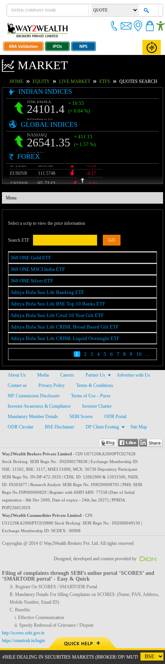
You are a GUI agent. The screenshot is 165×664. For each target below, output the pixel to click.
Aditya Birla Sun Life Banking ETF (43, 292)
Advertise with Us (133, 375)
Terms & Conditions (93, 385)
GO (103, 240)
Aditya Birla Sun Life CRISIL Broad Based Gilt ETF (59, 326)
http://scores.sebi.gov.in (24, 625)
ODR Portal (114, 416)
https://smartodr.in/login (25, 633)
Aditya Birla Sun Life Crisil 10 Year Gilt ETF (53, 315)
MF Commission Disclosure (33, 395)
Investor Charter (98, 406)
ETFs (111, 81)
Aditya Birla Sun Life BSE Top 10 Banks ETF (53, 303)
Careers (67, 375)
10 (139, 354)
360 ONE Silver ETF (30, 280)
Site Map (134, 427)
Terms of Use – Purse (90, 395)
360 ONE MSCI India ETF (34, 269)
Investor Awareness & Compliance (40, 406)
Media (42, 375)
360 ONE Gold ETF (29, 257)
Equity (55, 81)
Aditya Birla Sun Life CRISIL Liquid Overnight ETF (59, 338)
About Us (16, 375)
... (147, 354)
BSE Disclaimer (57, 427)
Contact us (17, 385)
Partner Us (96, 375)
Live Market (84, 81)
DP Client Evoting (99, 427)
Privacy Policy (51, 385)
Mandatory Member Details (33, 416)
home (32, 81)
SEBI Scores (82, 416)
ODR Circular (19, 427)
